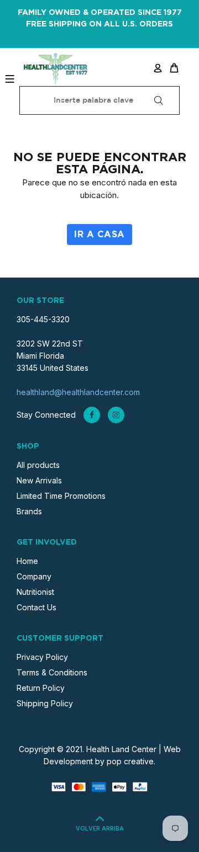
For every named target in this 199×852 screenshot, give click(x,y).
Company (34, 576)
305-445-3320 (43, 319)
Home (27, 561)
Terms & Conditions (52, 672)
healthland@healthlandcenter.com (78, 392)
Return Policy (41, 688)
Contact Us (36, 607)
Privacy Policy (42, 657)
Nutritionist (35, 592)
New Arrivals (39, 480)
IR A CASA (99, 234)
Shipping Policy (45, 703)
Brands (29, 511)
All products (38, 465)
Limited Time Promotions (61, 495)
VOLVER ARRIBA (100, 828)
